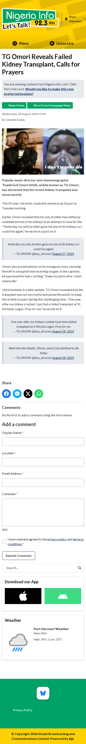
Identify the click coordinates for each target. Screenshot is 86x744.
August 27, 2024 (63, 254)
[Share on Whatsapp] (38, 393)
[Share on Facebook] (6, 393)
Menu (24, 43)
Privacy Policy (22, 710)
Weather (13, 620)
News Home (16, 105)
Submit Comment (19, 555)
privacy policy (57, 539)
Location (9, 453)
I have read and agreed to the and (46, 541)
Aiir (71, 738)
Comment (10, 494)
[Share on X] (28, 393)
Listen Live (65, 43)
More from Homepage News (52, 105)
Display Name (12, 432)
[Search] (79, 567)
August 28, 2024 (63, 331)
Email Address (13, 473)
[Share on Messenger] (17, 393)
